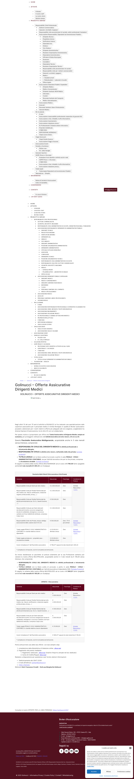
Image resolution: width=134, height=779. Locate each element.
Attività (33, 206)
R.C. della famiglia (44, 150)
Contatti (34, 373)
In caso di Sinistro (41, 194)
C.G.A (75, 630)
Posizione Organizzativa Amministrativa (55, 52)
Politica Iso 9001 (20, 756)
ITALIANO (39, 756)
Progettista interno (48, 39)
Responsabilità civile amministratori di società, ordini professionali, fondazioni (63, 32)
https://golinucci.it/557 (60, 710)
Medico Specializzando (50, 100)
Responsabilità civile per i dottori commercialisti (57, 71)
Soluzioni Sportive (41, 153)
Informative (35, 363)
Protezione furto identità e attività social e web (53, 157)
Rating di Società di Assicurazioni (46, 180)
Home (32, 203)
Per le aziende (40, 112)
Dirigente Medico (48, 87)
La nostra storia (40, 16)
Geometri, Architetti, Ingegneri (48, 30)
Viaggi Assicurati (41, 137)
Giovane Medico (44, 109)
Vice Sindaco (47, 48)
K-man (41, 114)
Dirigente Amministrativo (50, 50)
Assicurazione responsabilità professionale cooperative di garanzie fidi (60, 116)
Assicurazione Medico (46, 103)
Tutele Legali (39, 169)
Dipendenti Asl (47, 43)
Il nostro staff (40, 14)
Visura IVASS (24, 766)
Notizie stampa (40, 18)
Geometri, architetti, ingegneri (52, 73)
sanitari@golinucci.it (39, 663)
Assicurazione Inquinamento (48, 121)
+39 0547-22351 (36, 377)
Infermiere (46, 93)
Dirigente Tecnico (48, 37)
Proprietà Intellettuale (46, 128)
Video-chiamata (24, 665)
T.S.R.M (45, 96)
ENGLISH (45, 756)
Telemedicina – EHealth (43, 173)
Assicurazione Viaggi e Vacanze (48, 141)
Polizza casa (42, 148)
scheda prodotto (42, 461)
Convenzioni (35, 370)
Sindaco (45, 46)
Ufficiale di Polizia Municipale (52, 57)
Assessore (46, 59)
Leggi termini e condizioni (66, 727)
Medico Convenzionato (50, 89)
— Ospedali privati (48, 78)
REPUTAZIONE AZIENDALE (47, 132)
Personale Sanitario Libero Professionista (51, 107)
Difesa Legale (47, 82)
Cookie (101, 775)
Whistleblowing (68, 775)
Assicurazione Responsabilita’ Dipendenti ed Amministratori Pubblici (60, 34)
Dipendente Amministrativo (51, 55)
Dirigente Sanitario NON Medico (53, 91)
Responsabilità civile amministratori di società (57, 68)
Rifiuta (108, 771)
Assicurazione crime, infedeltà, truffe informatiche (54, 119)
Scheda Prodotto (77, 569)
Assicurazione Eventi (42, 144)
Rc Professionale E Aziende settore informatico (53, 125)
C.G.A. (76, 489)
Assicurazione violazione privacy (49, 123)
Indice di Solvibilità (41, 182)
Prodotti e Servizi (37, 217)
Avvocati (42, 105)
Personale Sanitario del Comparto (53, 98)
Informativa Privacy (36, 775)
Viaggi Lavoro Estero (45, 134)
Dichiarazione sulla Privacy (111, 775)
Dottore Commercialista (46, 27)
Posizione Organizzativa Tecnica (52, 66)
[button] (130, 748)
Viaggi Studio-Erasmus (46, 139)
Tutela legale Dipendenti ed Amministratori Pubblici (55, 171)
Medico (45, 75)
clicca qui (57, 648)
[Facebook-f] (61, 751)
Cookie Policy (49, 775)
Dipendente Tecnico (49, 64)
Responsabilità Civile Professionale (46, 25)
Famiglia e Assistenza (42, 146)
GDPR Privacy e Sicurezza (43, 155)
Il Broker (38, 11)
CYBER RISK (43, 130)
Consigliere (46, 62)
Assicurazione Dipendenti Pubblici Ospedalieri (53, 84)
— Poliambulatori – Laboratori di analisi (55, 80)
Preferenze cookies (123, 771)
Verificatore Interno (49, 41)
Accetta (94, 771)
